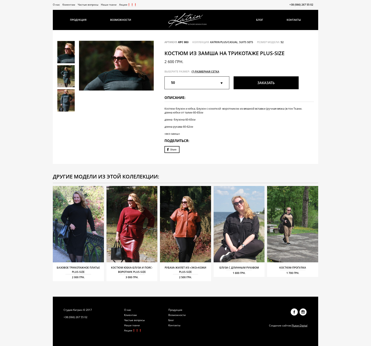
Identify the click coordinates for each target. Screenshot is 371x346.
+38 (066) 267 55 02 (301, 4)
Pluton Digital (299, 325)
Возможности (120, 20)
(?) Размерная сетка (205, 71)
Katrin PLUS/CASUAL (224, 42)
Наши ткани (109, 4)
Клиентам (68, 4)
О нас (56, 4)
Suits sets (246, 42)
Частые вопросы (88, 4)
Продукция (78, 20)
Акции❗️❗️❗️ (128, 4)
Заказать (266, 82)
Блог (259, 20)
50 (173, 83)
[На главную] (187, 20)
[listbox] (197, 82)
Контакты (294, 20)
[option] (116, 66)
